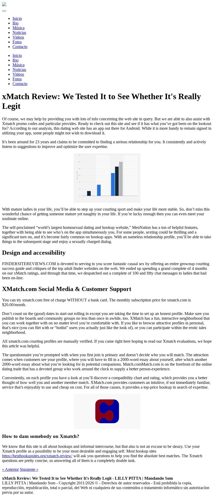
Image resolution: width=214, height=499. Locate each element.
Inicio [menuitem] (17, 18)
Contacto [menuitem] (20, 46)
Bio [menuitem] (16, 23)
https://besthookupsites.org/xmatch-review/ (37, 456)
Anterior (10, 469)
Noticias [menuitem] (19, 32)
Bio (16, 60)
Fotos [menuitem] (17, 42)
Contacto (20, 83)
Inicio (17, 55)
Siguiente (29, 469)
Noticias (19, 69)
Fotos (17, 79)
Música (19, 65)
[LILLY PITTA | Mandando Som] (4, 5)
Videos (18, 74)
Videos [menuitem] (18, 37)
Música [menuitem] (19, 28)
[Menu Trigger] (4, 11)
